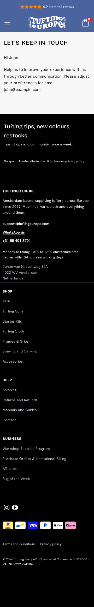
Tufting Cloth (13, 331)
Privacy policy (51, 544)
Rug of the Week (16, 478)
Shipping (9, 390)
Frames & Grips (16, 341)
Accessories (13, 361)
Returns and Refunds (20, 400)
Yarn (6, 301)
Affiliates (10, 468)
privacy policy (74, 161)
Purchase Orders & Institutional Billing (34, 458)
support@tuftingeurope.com (26, 223)
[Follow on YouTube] (15, 508)
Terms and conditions (19, 544)
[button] (7, 22)
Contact (9, 420)
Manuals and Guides (20, 410)
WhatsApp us (14, 232)
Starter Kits (12, 321)
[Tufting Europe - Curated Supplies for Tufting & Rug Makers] (47, 22)
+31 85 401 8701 (17, 240)
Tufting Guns (13, 311)
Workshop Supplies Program (26, 448)
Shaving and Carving (20, 351)
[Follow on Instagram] (6, 508)
